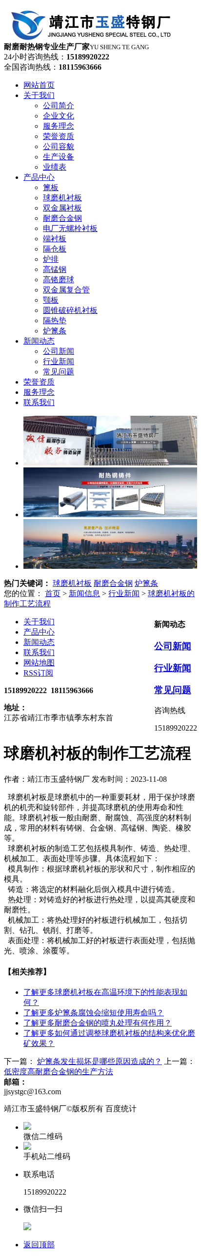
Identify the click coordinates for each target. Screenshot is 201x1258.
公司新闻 (172, 646)
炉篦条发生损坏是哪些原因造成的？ (99, 1061)
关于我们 (39, 622)
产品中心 (39, 632)
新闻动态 (39, 642)
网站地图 (39, 662)
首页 (52, 593)
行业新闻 (124, 593)
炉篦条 (146, 583)
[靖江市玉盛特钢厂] (93, 37)
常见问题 (172, 690)
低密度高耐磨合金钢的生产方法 (58, 1071)
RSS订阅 (38, 673)
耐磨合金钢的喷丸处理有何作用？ (97, 1023)
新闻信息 (84, 593)
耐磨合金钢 (113, 583)
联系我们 (39, 652)
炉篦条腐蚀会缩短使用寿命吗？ (93, 1012)
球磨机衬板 (72, 583)
